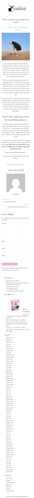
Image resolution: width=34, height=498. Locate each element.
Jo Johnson (25, 27)
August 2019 (9, 386)
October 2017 (9, 427)
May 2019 (8, 393)
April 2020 (8, 369)
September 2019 (10, 384)
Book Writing (9, 478)
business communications (13, 164)
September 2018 (10, 408)
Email (3, 248)
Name (3, 241)
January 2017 (9, 446)
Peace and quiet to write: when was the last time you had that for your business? (17, 283)
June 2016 (8, 461)
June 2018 (8, 414)
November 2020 (9, 357)
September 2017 (10, 429)
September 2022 (10, 342)
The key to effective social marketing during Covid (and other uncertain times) (16, 323)
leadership (8, 484)
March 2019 (9, 397)
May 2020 (8, 367)
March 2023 (9, 340)
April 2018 (8, 418)
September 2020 (10, 361)
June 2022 (8, 344)
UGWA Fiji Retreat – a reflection (18, 320)
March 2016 (9, 467)
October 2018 (9, 406)
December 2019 (9, 378)
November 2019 (9, 380)
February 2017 (9, 444)
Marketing (8, 486)
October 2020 (9, 359)
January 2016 (9, 471)
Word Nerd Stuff (10, 491)
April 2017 (8, 440)
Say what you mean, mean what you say (15, 291)
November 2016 (9, 450)
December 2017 (9, 423)
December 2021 (9, 350)
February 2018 (9, 420)
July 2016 (8, 459)
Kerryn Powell (9, 322)
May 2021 (8, 352)
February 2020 (9, 374)
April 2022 (8, 346)
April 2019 (8, 395)
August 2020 (9, 363)
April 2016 (8, 465)
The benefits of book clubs (12, 286)
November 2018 (9, 403)
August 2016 (9, 457)
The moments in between (9, 201)
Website (4, 255)
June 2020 (8, 365)
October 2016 (9, 452)
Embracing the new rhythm (12, 280)
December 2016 (9, 448)
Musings (8, 489)
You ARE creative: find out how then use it (19, 207)
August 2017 (9, 431)
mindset (22, 164)
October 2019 (9, 382)
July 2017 (8, 433)
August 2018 (9, 410)
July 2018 (8, 412)
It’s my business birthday (19, 327)
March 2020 (9, 372)
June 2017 (8, 435)
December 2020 (9, 355)
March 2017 (9, 442)
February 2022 (9, 348)
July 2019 (8, 389)
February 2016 (9, 469)
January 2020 (9, 376)
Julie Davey (8, 327)
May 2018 (8, 416)
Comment (4, 223)
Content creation (10, 482)
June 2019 (8, 391)
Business (10, 27)
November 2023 (9, 338)
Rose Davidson (9, 329)
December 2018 (9, 401)
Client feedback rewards (11, 289)
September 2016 (10, 454)
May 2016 (8, 463)
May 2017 (8, 437)
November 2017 (9, 425)
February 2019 (9, 399)
